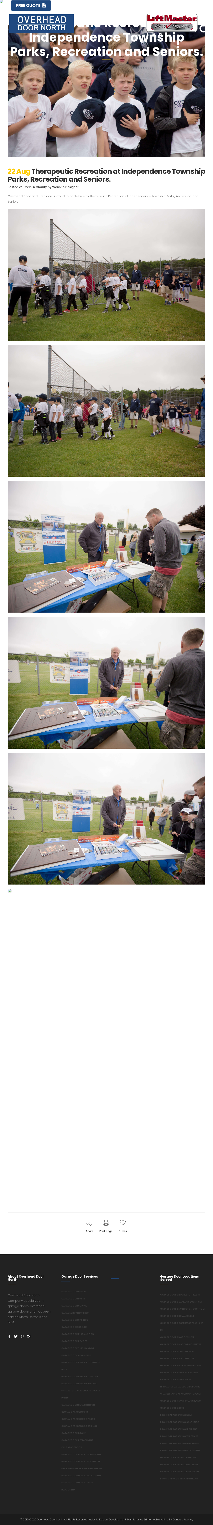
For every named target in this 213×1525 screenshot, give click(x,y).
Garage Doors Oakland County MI (181, 1301)
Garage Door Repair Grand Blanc (180, 1400)
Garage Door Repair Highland (79, 1383)
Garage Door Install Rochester (80, 1461)
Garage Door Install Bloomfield (81, 1475)
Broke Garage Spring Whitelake (179, 1436)
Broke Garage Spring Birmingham (81, 1468)
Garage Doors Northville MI (177, 1337)
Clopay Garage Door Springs (79, 1426)
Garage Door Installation (77, 1334)
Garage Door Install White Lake (179, 1464)
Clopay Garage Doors (75, 1411)
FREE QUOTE (28, 5)
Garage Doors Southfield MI (177, 1358)
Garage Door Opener (74, 1327)
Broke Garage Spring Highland (179, 1429)
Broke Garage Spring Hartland (179, 1478)
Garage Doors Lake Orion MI (177, 1351)
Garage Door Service (74, 1305)
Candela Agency (183, 1519)
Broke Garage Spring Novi (176, 1415)
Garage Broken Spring (75, 1312)
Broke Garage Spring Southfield (179, 1422)
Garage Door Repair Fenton (78, 1404)
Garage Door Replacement (77, 1440)
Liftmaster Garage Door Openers (180, 1386)
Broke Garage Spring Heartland (179, 1443)
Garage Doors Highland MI (77, 1348)
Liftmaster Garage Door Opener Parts (80, 1394)
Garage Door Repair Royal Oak (80, 1376)
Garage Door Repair (73, 1291)
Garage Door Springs (74, 1320)
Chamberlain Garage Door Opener (180, 1393)
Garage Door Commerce (76, 1355)
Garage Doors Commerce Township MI (181, 1327)
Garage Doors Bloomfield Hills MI (180, 1365)
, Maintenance (134, 1519)
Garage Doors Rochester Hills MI (180, 1294)
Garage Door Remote (74, 1341)
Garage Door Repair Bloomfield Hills (80, 1366)
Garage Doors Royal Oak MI (177, 1316)
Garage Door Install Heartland (179, 1471)
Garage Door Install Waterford (81, 1454)
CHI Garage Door (71, 1447)
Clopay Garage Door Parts (78, 1419)
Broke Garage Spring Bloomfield (180, 1450)
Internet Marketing (157, 1519)
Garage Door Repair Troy (175, 1379)
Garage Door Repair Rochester (179, 1372)
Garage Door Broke (73, 1433)
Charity (41, 187)
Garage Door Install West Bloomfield (77, 1486)
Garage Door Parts (73, 1298)
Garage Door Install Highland (178, 1457)
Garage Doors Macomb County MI (181, 1344)
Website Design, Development (107, 1519)
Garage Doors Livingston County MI (182, 1308)
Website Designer (65, 187)
